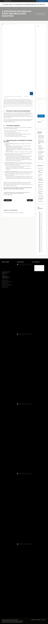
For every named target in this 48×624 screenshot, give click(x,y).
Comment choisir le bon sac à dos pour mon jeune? (41, 136)
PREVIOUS (8, 200)
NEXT (30, 200)
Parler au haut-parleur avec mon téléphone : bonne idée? (41, 142)
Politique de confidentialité (35, 619)
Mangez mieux (10, 194)
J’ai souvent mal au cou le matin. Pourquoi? (41, 152)
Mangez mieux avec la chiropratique (40, 185)
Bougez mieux (40, 168)
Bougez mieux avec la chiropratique (40, 171)
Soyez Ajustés (40, 195)
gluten (23, 192)
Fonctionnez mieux (40, 175)
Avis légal (43, 619)
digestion (7, 192)
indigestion (26, 192)
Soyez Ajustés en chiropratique (41, 199)
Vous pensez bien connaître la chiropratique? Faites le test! (41, 158)
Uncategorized (40, 201)
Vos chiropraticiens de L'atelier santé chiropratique (13, 96)
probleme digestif (21, 193)
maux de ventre (9, 193)
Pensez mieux (40, 189)
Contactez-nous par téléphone (41, 116)
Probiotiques (15, 193)
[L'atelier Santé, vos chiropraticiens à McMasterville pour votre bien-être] (24, 4)
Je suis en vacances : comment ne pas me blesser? (41, 147)
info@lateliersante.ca (19, 622)
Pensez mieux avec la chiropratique (40, 192)
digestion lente (11, 192)
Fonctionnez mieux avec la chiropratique (40, 179)
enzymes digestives (18, 192)
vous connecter (10, 212)
